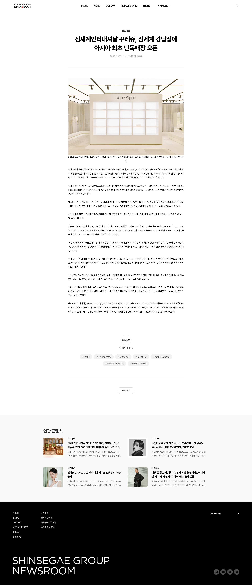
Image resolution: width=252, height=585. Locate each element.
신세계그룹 (163, 5)
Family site (216, 513)
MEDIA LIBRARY (129, 5)
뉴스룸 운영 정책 (48, 527)
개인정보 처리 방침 (48, 523)
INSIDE (96, 5)
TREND (146, 5)
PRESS (84, 5)
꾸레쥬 (87, 356)
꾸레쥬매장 (124, 356)
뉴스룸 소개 (45, 513)
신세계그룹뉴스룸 (162, 356)
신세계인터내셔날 (133, 56)
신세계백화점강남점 (115, 363)
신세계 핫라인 (46, 518)
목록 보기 (126, 390)
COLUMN (111, 5)
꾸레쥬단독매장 (104, 356)
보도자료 (126, 31)
